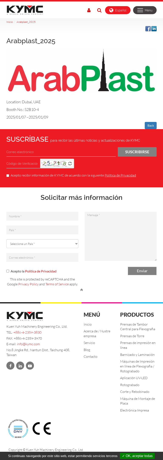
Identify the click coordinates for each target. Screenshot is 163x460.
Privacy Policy (28, 284)
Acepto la (33, 271)
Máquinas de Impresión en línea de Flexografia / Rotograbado (137, 366)
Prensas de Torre (132, 336)
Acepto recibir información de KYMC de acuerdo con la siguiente (73, 175)
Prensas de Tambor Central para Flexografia (137, 326)
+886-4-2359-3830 (27, 332)
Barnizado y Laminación (137, 354)
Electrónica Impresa (134, 410)
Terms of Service (57, 284)
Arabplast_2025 (26, 21)
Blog (87, 350)
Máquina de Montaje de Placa (137, 400)
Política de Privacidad (120, 175)
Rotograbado (129, 385)
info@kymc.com (28, 344)
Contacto (90, 356)
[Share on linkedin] (154, 28)
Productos (137, 314)
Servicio (89, 343)
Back (151, 125)
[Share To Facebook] (148, 28)
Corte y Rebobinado (134, 392)
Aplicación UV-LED (134, 378)
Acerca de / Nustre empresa (97, 333)
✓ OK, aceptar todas (137, 456)
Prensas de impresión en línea (138, 345)
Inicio (9, 21)
